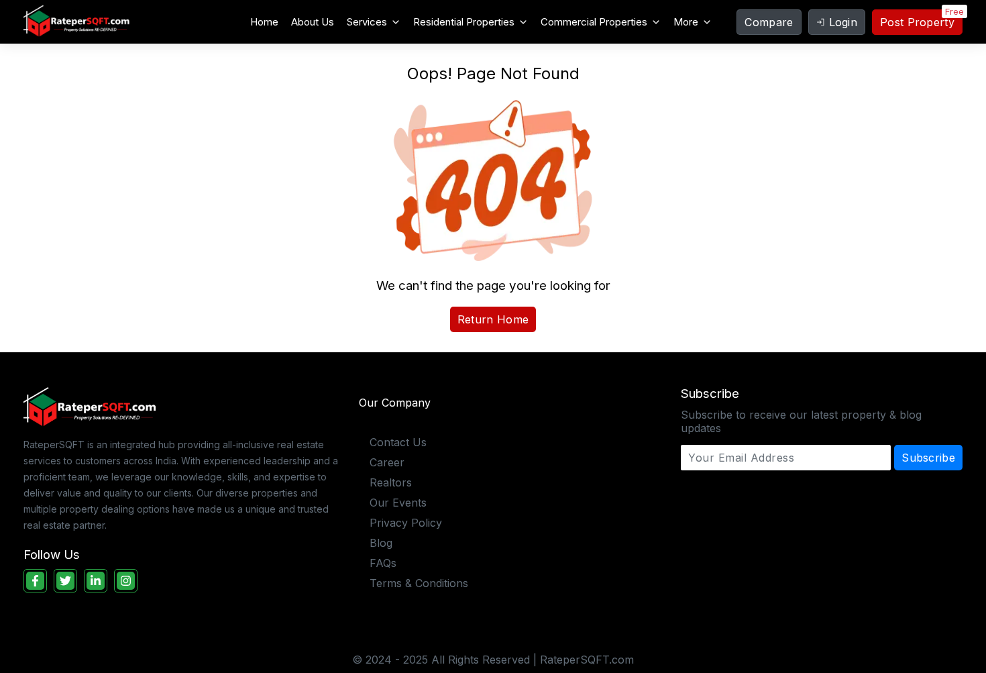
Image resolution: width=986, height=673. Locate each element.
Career (387, 462)
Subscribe (928, 457)
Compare (769, 22)
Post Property (917, 22)
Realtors (391, 482)
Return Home (493, 319)
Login (843, 22)
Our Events (398, 502)
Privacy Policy (406, 522)
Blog (381, 543)
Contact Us (398, 442)
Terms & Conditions (419, 583)
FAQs (383, 563)
